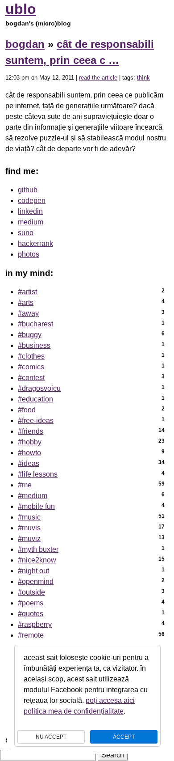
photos (28, 254)
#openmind (36, 581)
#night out (33, 571)
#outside (31, 592)
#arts (25, 302)
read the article (98, 77)
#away (28, 313)
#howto (29, 453)
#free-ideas (36, 420)
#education (35, 399)
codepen (32, 200)
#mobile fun (36, 506)
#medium (32, 495)
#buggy (29, 334)
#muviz (29, 538)
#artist (27, 292)
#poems (30, 603)
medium (30, 222)
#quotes (30, 613)
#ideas (28, 463)
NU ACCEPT (51, 737)
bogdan (25, 44)
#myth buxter (38, 549)
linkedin (30, 211)
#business (34, 345)
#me (25, 485)
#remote (31, 635)
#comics (31, 367)
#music (29, 517)
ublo (20, 9)
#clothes (31, 356)
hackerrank (35, 243)
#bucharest (35, 324)
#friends (30, 431)
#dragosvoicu (39, 388)
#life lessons (38, 474)
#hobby (29, 442)
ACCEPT (124, 737)
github (27, 190)
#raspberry (35, 624)
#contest (31, 377)
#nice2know (37, 560)
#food (27, 410)
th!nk (143, 77)
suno (25, 233)
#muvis (29, 528)
